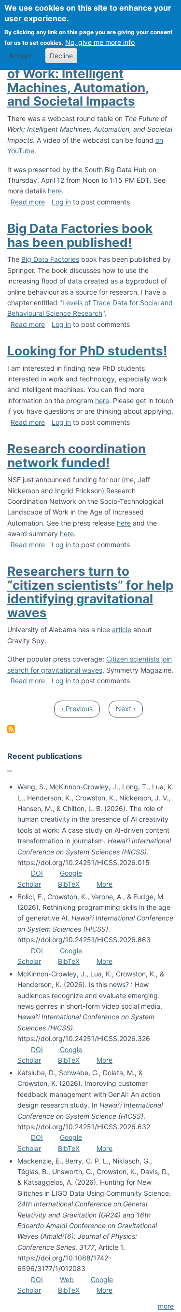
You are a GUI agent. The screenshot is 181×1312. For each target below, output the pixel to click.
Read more (28, 202)
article (121, 629)
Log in (61, 202)
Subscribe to (11, 729)
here (55, 191)
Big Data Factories (50, 259)
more (166, 1306)
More (104, 884)
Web (67, 1279)
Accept (20, 56)
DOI (37, 873)
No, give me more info (100, 42)
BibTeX (69, 884)
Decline (61, 56)
